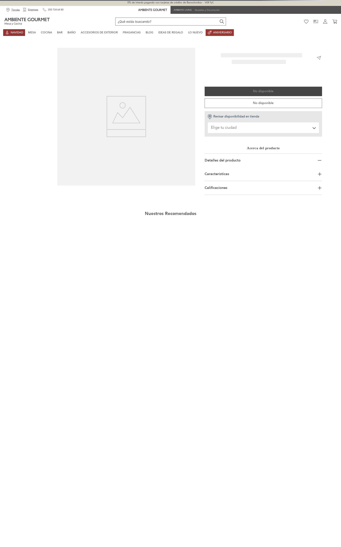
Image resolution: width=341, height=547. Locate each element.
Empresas (33, 10)
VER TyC (209, 3)
